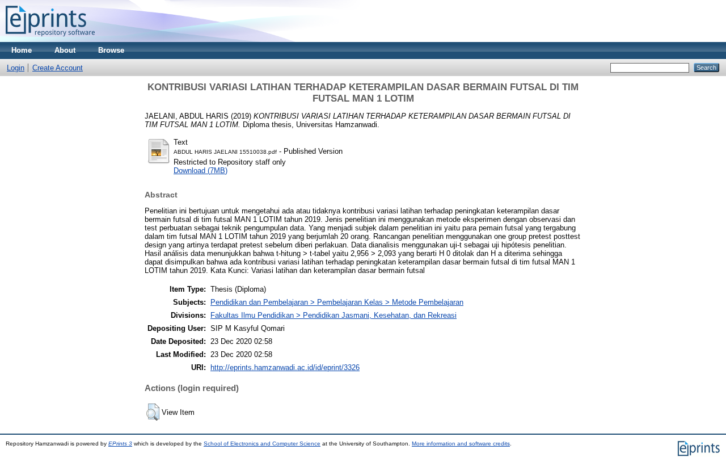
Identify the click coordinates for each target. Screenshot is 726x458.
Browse (111, 50)
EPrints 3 (120, 443)
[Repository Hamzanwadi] (50, 39)
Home (21, 50)
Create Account (57, 68)
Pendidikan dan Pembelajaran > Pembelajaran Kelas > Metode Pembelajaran (336, 302)
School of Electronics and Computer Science (262, 443)
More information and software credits (461, 443)
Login (15, 68)
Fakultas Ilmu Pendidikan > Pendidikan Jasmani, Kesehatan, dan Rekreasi (333, 315)
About (64, 50)
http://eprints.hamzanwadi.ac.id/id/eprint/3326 (285, 367)
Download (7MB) (200, 170)
